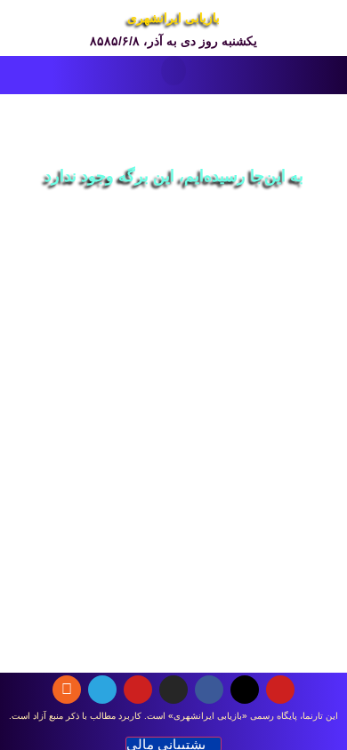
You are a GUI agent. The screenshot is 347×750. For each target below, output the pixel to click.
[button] (173, 70)
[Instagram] (173, 689)
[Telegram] (102, 689)
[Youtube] (280, 689)
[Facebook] (209, 689)
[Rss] (66, 689)
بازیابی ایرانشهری (173, 18)
